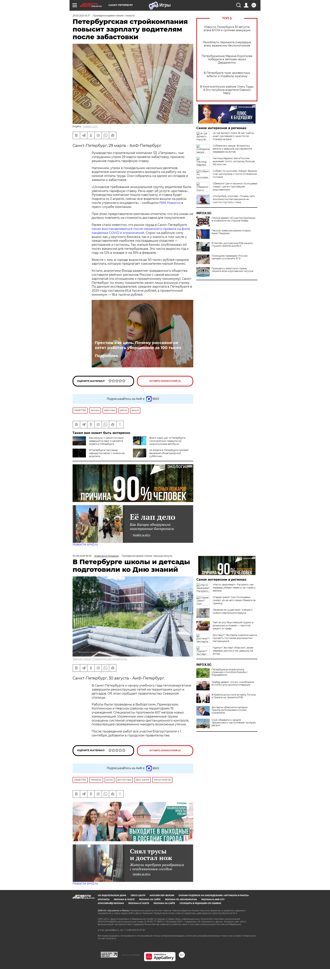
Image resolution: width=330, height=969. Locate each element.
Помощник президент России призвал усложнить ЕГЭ (229, 257)
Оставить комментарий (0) (165, 381)
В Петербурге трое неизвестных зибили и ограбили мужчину (227, 74)
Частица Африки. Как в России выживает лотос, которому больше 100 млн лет (234, 161)
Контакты (103, 899)
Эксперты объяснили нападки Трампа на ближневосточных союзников (229, 710)
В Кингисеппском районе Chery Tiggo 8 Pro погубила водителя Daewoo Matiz (227, 90)
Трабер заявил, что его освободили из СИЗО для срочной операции (233, 683)
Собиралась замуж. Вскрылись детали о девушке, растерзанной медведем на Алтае (232, 148)
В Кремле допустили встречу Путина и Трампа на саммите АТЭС (234, 696)
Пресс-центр (138, 895)
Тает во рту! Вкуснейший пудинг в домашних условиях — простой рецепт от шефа (233, 625)
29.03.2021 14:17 (81, 15)
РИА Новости (169, 203)
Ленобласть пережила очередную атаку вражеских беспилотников (227, 44)
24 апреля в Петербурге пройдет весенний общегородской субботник (169, 453)
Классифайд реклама (111, 903)
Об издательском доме (112, 895)
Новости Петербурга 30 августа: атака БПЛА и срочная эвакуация (227, 28)
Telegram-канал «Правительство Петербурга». (100, 658)
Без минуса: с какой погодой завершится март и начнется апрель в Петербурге (106, 440)
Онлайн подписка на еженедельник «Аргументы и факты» (214, 895)
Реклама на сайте (150, 899)
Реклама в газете (124, 899)
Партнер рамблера (131, 955)
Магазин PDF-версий (162, 895)
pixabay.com (90, 126)
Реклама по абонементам (181, 899)
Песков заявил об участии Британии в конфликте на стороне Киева (233, 219)
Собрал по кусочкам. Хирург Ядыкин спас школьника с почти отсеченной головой (235, 173)
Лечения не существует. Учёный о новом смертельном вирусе (233, 611)
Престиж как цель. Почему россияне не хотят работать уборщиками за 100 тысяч (138, 345)
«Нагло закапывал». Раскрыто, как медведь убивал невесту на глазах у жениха (234, 587)
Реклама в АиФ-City (213, 899)
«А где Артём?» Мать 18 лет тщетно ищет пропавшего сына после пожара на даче (233, 136)
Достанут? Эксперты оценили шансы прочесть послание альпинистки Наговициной (235, 638)
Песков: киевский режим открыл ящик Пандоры (231, 232)
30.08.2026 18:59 (82, 555)
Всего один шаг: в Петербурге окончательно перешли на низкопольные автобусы (167, 440)
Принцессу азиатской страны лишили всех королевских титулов (232, 270)
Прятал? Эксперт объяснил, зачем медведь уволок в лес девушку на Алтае (233, 650)
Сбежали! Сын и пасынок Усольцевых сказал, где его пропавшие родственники (235, 186)
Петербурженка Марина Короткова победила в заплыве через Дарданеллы (227, 59)
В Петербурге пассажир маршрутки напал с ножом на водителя (107, 453)
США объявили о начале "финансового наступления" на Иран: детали (234, 723)
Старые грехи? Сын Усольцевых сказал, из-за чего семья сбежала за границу (234, 600)
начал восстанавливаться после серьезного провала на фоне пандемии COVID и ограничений (141, 231)
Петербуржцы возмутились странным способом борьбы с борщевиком (230, 672)
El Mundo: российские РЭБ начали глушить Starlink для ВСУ (232, 244)
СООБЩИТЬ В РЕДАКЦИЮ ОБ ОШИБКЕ (200, 903)
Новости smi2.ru (85, 544)
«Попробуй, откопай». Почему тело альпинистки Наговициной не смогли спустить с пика (234, 199)
